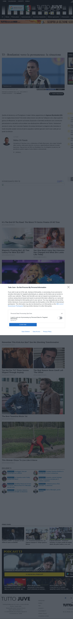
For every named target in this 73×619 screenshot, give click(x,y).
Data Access (36, 331)
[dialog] (36, 309)
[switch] (59, 318)
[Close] (69, 288)
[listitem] (36, 313)
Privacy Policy (47, 331)
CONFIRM (22, 324)
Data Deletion (26, 331)
